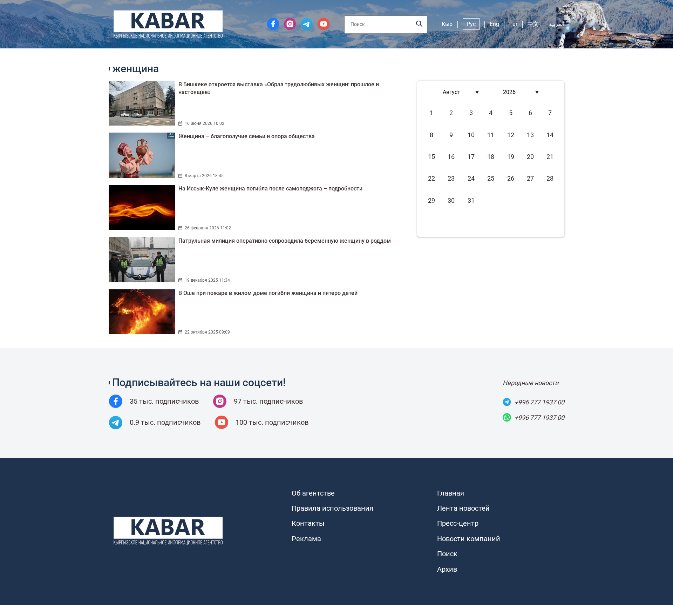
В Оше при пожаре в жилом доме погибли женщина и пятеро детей (268, 293)
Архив (447, 569)
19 (510, 156)
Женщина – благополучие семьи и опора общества (246, 136)
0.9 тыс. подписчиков (165, 422)
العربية (556, 24)
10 (471, 135)
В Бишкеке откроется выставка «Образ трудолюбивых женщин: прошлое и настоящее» (278, 88)
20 (530, 156)
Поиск (447, 554)
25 (490, 178)
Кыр (447, 24)
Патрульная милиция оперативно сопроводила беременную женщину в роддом (284, 240)
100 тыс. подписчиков (272, 422)
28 (549, 178)
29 (431, 200)
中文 (533, 24)
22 (431, 178)
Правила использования (332, 508)
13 (530, 135)
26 (510, 178)
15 (431, 156)
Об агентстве (313, 493)
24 (471, 178)
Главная (450, 493)
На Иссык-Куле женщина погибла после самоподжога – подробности (270, 188)
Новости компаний (468, 539)
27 (530, 178)
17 (471, 156)
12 (510, 135)
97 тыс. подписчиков (268, 401)
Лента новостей (463, 508)
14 (549, 135)
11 (490, 135)
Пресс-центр (457, 523)
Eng (494, 24)
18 (490, 156)
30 (451, 200)
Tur (513, 24)
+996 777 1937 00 (539, 402)
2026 (509, 92)
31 (471, 200)
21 (549, 156)
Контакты (308, 523)
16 (451, 156)
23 (451, 178)
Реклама (306, 539)
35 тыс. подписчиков (164, 401)
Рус (471, 24)
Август (451, 92)
